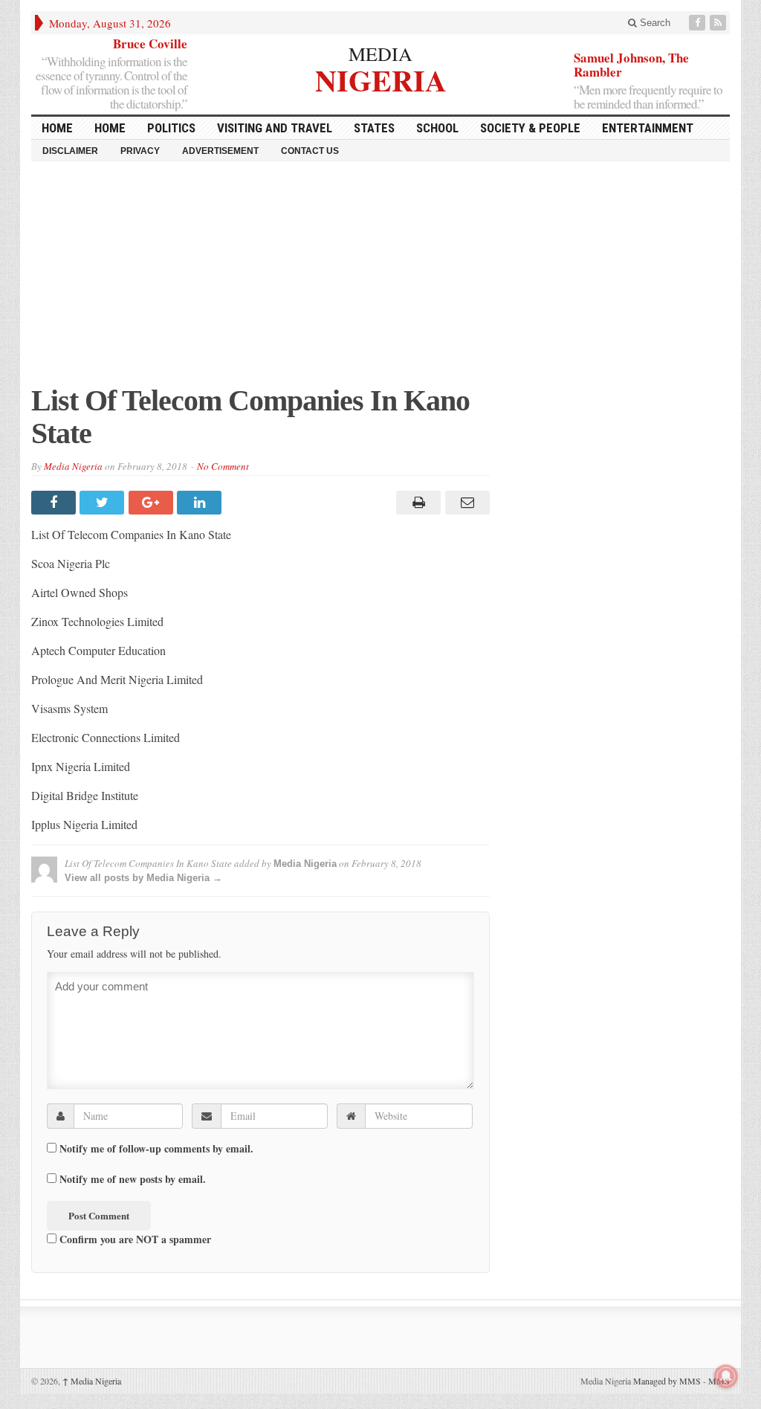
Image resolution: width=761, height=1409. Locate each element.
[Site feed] (719, 22)
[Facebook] (698, 22)
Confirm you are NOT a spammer (133, 1238)
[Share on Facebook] (55, 503)
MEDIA (380, 53)
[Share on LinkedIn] (201, 503)
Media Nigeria (73, 466)
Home (110, 127)
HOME (57, 127)
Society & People (530, 127)
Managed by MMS (667, 1381)
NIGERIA (381, 78)
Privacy (140, 151)
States (374, 127)
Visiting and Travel (274, 127)
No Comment (223, 466)
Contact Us (310, 151)
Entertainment (647, 127)
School (437, 127)
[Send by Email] (465, 503)
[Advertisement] (380, 280)
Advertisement (220, 151)
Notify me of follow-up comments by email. (156, 1148)
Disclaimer (70, 151)
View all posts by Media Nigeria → (143, 877)
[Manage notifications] (726, 1376)
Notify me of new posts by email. (132, 1179)
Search (653, 22)
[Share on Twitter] (104, 503)
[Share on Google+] (153, 503)
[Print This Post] (416, 503)
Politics (171, 127)
